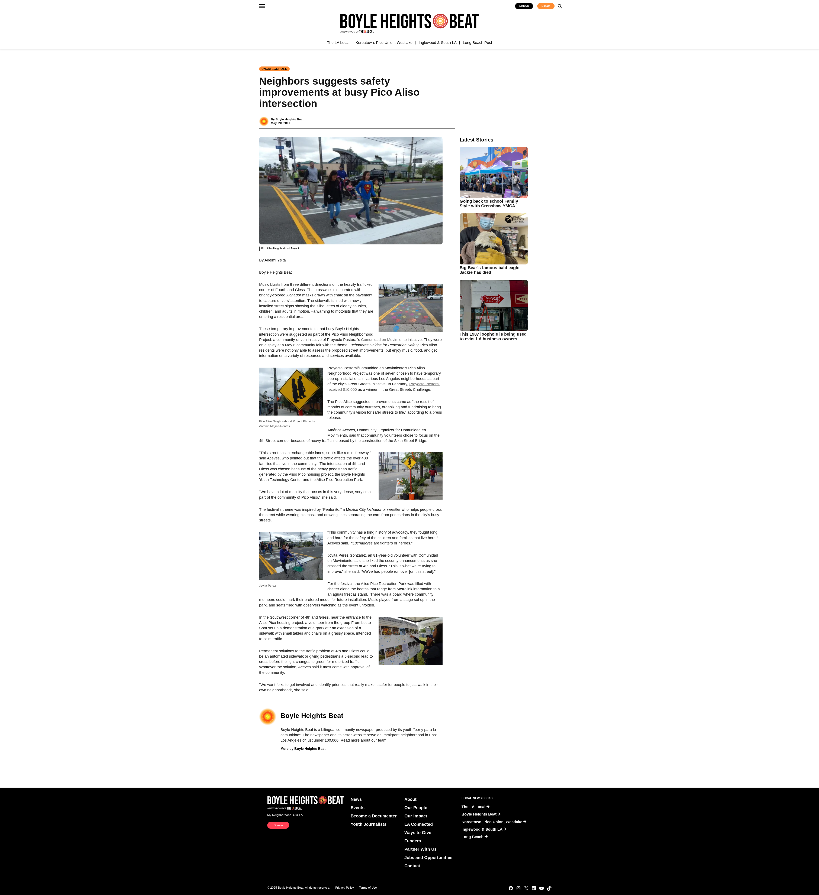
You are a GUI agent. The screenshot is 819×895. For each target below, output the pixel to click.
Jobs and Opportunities (428, 857)
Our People (415, 807)
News (356, 799)
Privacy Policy (344, 887)
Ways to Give (417, 832)
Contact (412, 865)
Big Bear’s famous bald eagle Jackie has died (489, 270)
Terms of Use (368, 887)
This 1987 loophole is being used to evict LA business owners (493, 336)
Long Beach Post (477, 42)
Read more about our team (363, 740)
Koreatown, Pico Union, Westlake (384, 42)
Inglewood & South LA (438, 42)
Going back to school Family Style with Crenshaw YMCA (489, 203)
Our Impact (415, 816)
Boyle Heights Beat (289, 119)
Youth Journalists (368, 824)
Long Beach (473, 837)
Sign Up (524, 5)
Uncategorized (274, 69)
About (410, 799)
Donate (546, 5)
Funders (412, 841)
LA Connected (418, 824)
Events (357, 807)
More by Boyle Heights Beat (302, 749)
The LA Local (338, 42)
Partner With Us (420, 849)
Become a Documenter (374, 816)
